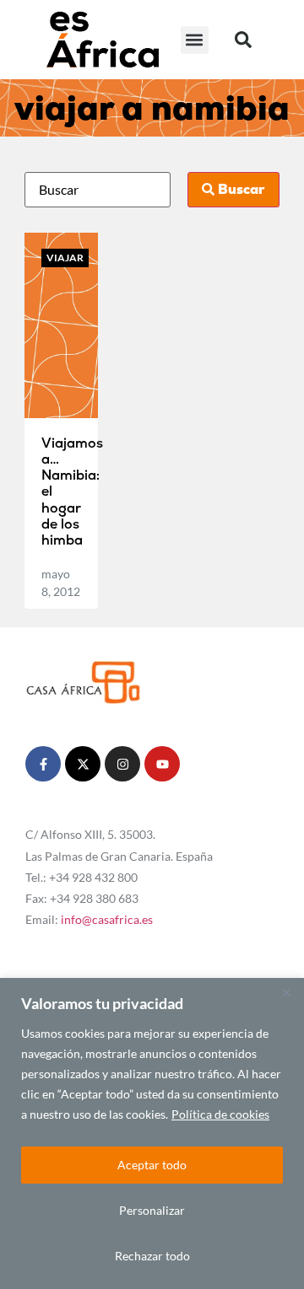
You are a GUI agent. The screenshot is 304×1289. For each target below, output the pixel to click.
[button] (195, 40)
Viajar (65, 257)
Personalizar (152, 1210)
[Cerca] (286, 992)
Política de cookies (220, 1114)
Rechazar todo (152, 1256)
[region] (152, 1133)
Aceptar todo (152, 1164)
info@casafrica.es (107, 919)
